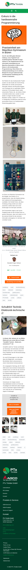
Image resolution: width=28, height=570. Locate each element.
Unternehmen (6, 487)
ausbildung (5, 287)
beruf (4, 439)
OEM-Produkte (7, 507)
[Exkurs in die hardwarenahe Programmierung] (14, 35)
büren (4, 290)
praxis (21, 295)
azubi (12, 287)
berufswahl (21, 439)
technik (9, 300)
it (24, 447)
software (19, 297)
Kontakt (5, 496)
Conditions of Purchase (9, 533)
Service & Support (8, 510)
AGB (4, 528)
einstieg (4, 442)
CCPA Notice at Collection (10, 553)
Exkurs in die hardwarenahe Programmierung (10, 19)
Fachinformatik (6, 292)
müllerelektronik (13, 295)
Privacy (5, 543)
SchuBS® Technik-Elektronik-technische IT (13, 310)
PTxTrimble (5, 297)
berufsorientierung (20, 287)
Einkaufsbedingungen (8, 530)
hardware (5, 295)
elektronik (10, 290)
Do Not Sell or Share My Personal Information (12, 550)
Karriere (5, 493)
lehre (12, 450)
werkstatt (22, 452)
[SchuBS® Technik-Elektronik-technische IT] (14, 325)
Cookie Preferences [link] (8, 555)
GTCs (4, 531)
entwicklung (18, 290)
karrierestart (5, 450)
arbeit (4, 437)
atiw (9, 437)
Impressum (6, 558)
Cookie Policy (7, 547)
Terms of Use (6, 545)
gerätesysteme (16, 292)
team (4, 300)
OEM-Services (7, 504)
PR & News (6, 490)
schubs (18, 450)
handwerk (5, 447)
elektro (10, 442)
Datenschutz (6, 560)
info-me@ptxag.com (8, 525)
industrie (20, 447)
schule (12, 297)
